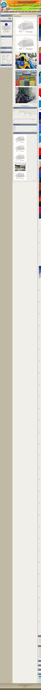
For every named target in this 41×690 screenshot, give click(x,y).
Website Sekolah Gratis (26, 689)
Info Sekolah (28, 684)
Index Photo (34, 180)
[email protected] (6, 31)
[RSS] (1, 686)
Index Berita (34, 104)
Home (21, 684)
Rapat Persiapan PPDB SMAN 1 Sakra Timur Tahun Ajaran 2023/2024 (30, 113)
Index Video (34, 130)
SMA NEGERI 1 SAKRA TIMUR (27, 685)
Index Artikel (34, 119)
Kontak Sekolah (24, 684)
